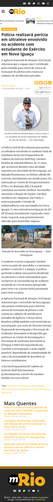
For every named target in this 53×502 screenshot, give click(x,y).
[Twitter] (34, 3)
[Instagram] (39, 3)
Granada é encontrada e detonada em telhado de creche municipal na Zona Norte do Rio (25, 424)
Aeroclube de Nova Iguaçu (18, 385)
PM (9, 392)
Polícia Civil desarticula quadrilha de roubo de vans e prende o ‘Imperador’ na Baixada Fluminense (26, 410)
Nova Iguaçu (9, 29)
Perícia (4, 392)
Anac (34, 385)
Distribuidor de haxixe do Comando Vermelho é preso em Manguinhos (25, 435)
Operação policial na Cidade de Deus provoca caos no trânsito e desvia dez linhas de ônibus (26, 447)
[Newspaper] (24, 3)
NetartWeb (40, 499)
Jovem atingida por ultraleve (25, 389)
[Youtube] (43, 3)
